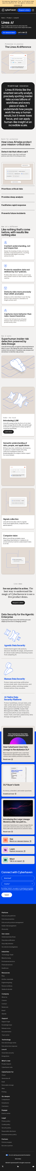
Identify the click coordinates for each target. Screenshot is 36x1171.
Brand (3, 1010)
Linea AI (4, 1049)
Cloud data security (8, 1053)
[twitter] (3, 1166)
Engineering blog (7, 982)
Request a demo (24, 10)
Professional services (8, 961)
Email (3, 1082)
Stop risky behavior (7, 943)
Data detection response (9, 1046)
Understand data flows (9, 937)
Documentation (6, 1031)
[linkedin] (18, 1166)
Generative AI (6, 1078)
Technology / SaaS (7, 954)
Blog (3, 976)
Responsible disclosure (9, 1131)
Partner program (7, 1142)
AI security (5, 929)
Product (9, 18)
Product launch (6, 1064)
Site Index (18, 1159)
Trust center (5, 1035)
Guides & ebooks (7, 989)
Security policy (6, 1128)
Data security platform (9, 916)
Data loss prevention (8, 919)
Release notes (6, 1028)
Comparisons (6, 1099)
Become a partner (7, 1145)
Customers (5, 1106)
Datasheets (5, 1103)
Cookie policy (6, 1124)
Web (3, 1088)
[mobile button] (33, 10)
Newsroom (5, 1007)
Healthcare (5, 968)
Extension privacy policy (9, 1134)
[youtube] (33, 1166)
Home (3, 18)
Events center (6, 1113)
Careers (4, 1000)
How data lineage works (9, 1042)
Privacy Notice (28, 889)
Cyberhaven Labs (7, 1067)
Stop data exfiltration (8, 940)
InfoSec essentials (7, 979)
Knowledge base (7, 1025)
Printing (4, 1092)
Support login (6, 1021)
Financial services (7, 964)
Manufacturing (6, 958)
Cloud (3, 1075)
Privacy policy (6, 1121)
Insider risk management (9, 926)
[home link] (9, 10)
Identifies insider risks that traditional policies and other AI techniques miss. (13, 155)
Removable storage (8, 1085)
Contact (4, 1004)
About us (4, 997)
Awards (4, 1014)
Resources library (7, 986)
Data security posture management (12, 922)
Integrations (5, 1056)
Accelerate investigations (10, 947)
